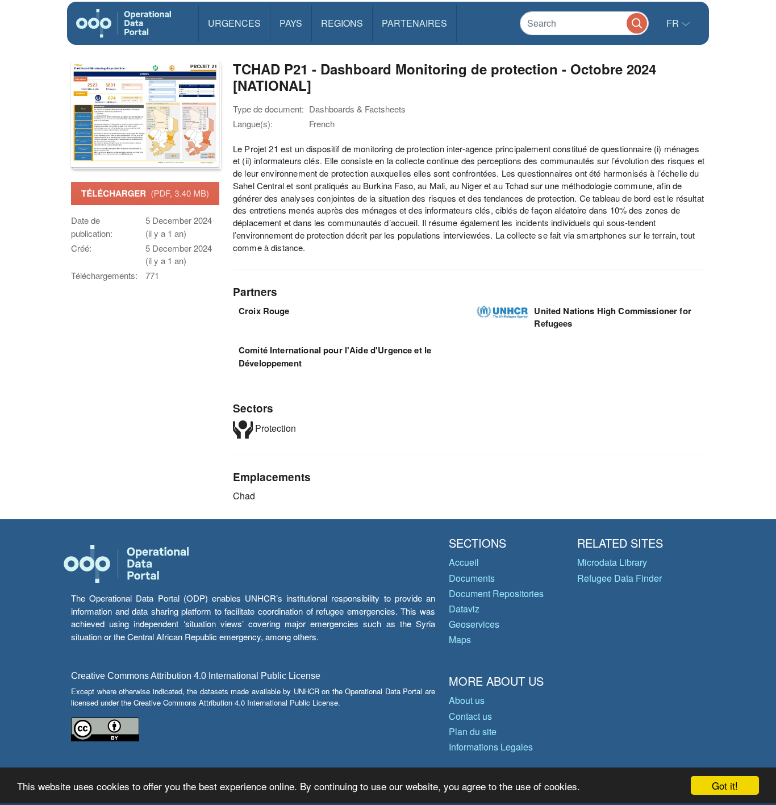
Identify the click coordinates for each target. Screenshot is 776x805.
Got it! (725, 785)
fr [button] (673, 23)
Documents (472, 578)
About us (467, 700)
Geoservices (474, 624)
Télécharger (145, 193)
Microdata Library (612, 562)
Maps (460, 639)
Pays (290, 23)
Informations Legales (491, 746)
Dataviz (464, 608)
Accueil (464, 562)
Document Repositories (496, 593)
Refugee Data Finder (619, 578)
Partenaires (414, 23)
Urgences (234, 23)
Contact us (470, 716)
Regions (342, 23)
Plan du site (473, 731)
